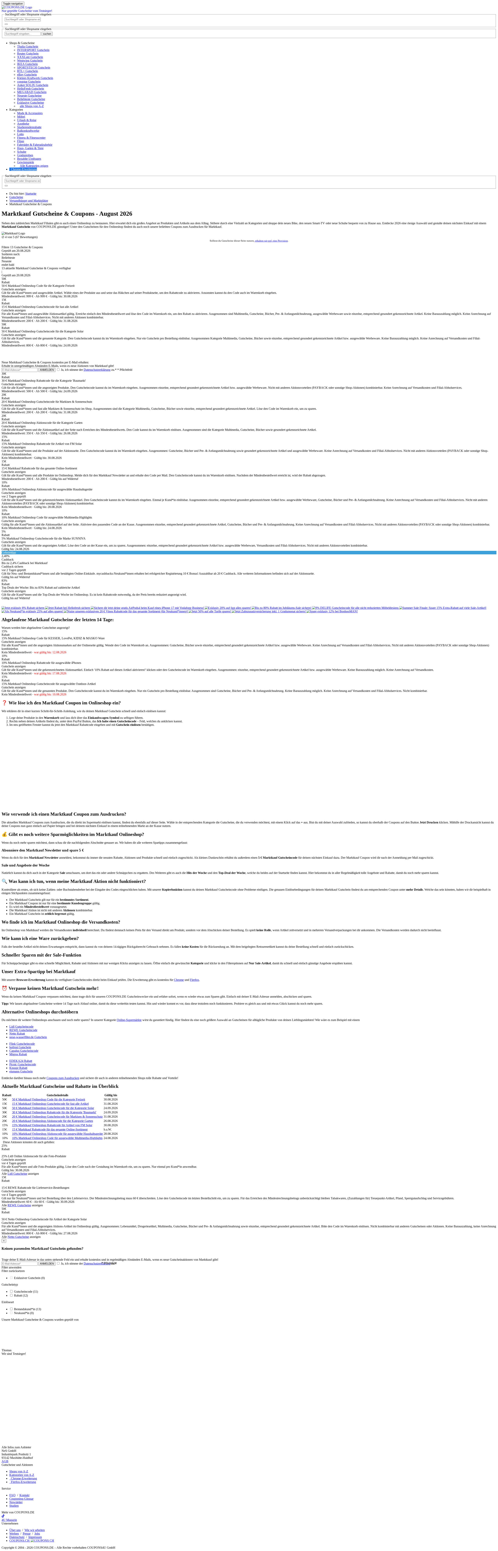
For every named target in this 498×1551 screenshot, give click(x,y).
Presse (27, 1533)
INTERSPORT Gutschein (33, 50)
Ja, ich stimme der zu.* (96, 369)
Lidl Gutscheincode (21, 1026)
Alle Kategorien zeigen (34, 165)
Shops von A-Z (18, 1471)
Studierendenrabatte (29, 127)
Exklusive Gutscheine (30, 102)
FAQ (12, 1495)
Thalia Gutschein (27, 46)
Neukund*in (24, 1313)
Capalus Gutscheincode (23, 1050)
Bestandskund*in (27, 1309)
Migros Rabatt (18, 1054)
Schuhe (21, 151)
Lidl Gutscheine (17, 1173)
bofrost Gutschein (20, 1047)
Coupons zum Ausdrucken (62, 1078)
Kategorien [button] (16, 109)
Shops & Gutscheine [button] (22, 43)
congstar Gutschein (29, 81)
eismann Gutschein (21, 1071)
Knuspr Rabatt (18, 1068)
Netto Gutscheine (18, 1236)
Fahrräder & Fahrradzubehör (34, 144)
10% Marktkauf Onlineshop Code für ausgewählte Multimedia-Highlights (57, 1138)
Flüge (20, 141)
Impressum (35, 1537)
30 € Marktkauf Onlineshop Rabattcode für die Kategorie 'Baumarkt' (54, 1112)
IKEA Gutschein (27, 64)
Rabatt (21, 1295)
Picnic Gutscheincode (22, 1064)
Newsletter (16, 1502)
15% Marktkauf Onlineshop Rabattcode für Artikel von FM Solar (52, 1125)
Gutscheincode (26, 1291)
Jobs (37, 1533)
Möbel (21, 116)
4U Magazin (9, 1520)
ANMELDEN (47, 369)
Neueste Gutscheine (29, 95)
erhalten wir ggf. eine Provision (271, 240)
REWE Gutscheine (19, 1205)
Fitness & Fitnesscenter (31, 137)
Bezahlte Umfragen (29, 158)
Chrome (179, 979)
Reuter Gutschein (28, 53)
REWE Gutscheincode (23, 1030)
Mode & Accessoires (30, 113)
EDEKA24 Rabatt (20, 1061)
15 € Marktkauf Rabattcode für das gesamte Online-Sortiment (50, 1129)
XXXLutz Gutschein (30, 57)
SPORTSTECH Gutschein (33, 67)
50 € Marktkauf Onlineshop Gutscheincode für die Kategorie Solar (53, 1108)
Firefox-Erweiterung (22, 1482)
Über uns (15, 1530)
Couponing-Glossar (21, 1498)
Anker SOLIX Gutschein (32, 85)
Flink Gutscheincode (22, 1043)
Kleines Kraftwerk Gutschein (35, 78)
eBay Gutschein (27, 74)
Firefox (194, 979)
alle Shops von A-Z (32, 106)
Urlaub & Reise (26, 120)
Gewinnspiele (25, 162)
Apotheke (23, 123)
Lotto (20, 134)
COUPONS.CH (19, 1540)
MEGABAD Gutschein (31, 92)
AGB (5, 1461)
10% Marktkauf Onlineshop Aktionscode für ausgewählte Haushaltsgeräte (57, 1133)
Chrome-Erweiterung (24, 169)
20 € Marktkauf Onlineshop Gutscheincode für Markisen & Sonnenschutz (57, 1116)
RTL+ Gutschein (27, 71)
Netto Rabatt (17, 1033)
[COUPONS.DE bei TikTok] (3, 1516)
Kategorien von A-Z (21, 1475)
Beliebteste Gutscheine (31, 99)
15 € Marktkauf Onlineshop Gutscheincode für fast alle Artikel (50, 1103)
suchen (47, 33)
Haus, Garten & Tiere (30, 148)
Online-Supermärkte (129, 1020)
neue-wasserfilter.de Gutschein (28, 1037)
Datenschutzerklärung (97, 369)
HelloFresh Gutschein (30, 88)
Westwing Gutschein (30, 60)
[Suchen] (6, 24)
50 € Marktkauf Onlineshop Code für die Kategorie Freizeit (48, 1099)
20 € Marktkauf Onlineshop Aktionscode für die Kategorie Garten (52, 1121)
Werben (14, 1533)
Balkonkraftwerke (28, 130)
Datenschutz (17, 1537)
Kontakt (24, 1495)
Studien (14, 1505)
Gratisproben (25, 155)
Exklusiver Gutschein (29, 1278)
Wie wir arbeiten (35, 1530)
